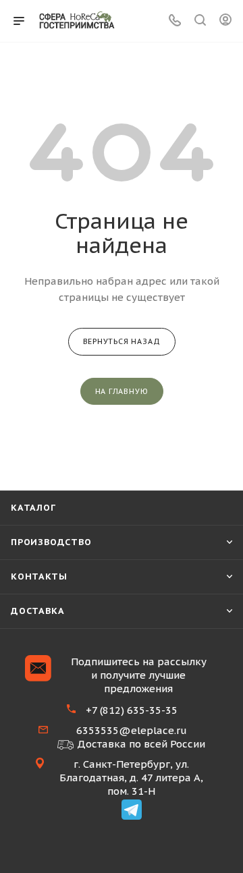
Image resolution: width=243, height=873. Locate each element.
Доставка (37, 611)
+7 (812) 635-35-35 (132, 710)
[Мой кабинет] (225, 21)
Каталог (33, 507)
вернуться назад (122, 341)
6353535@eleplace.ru (131, 730)
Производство (51, 542)
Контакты (39, 576)
